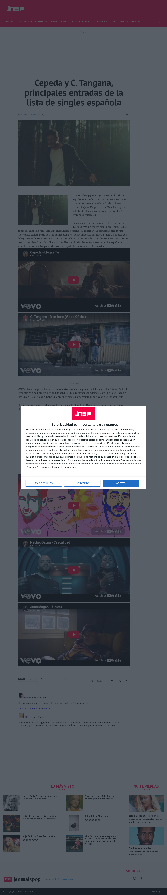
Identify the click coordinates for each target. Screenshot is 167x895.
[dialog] (83, 447)
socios (50, 429)
